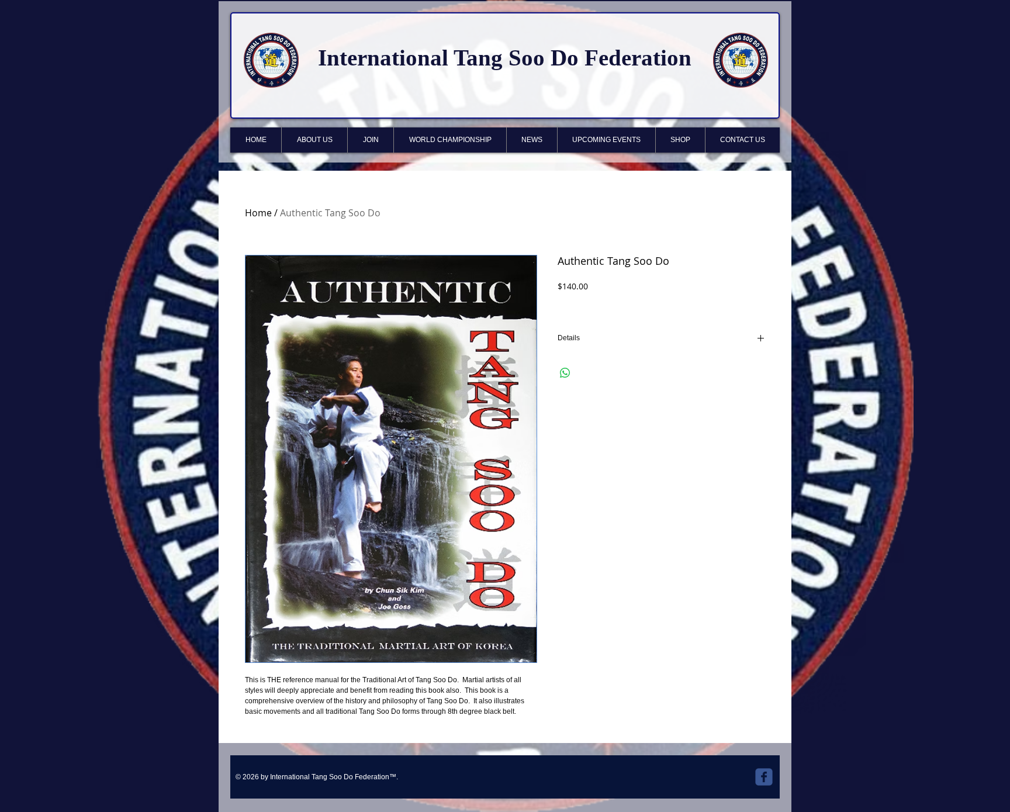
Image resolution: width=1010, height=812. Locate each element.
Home (258, 212)
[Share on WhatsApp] (565, 373)
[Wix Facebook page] (764, 777)
